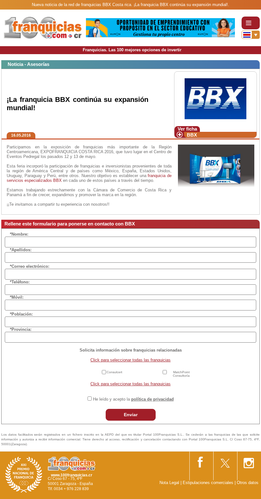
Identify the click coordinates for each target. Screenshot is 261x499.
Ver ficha (187, 129)
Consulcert (114, 372)
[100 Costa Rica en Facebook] (201, 461)
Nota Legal (169, 482)
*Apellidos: (21, 249)
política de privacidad (152, 399)
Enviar (131, 414)
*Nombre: (19, 234)
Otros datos (247, 482)
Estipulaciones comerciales (209, 482)
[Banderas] (251, 35)
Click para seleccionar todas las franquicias (130, 360)
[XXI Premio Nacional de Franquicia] (24, 474)
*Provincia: (21, 329)
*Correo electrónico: (29, 266)
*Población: (21, 314)
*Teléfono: (20, 282)
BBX (192, 135)
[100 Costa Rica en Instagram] (248, 461)
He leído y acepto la (133, 399)
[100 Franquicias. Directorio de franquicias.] (43, 27)
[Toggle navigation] (251, 23)
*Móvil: (17, 297)
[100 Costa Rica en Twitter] (225, 461)
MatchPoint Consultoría (181, 373)
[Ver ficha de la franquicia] (215, 98)
